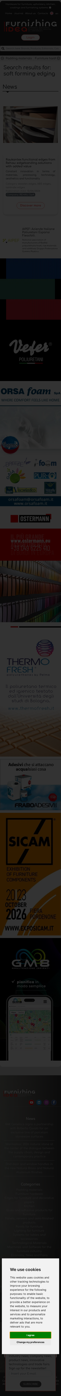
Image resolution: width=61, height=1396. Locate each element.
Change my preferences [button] (30, 1342)
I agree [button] (30, 1335)
